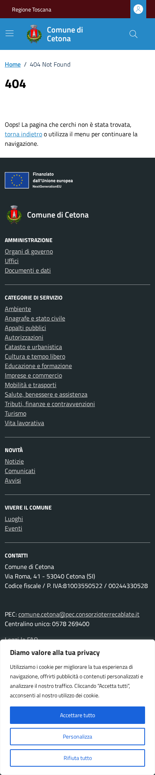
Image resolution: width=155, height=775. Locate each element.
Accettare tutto (77, 715)
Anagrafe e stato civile (35, 318)
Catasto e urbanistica (33, 346)
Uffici (12, 260)
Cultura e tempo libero (35, 356)
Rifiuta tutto (78, 758)
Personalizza (77, 736)
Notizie (14, 461)
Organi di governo (29, 251)
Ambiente (18, 308)
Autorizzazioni (24, 337)
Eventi (13, 528)
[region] (77, 707)
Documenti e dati (28, 270)
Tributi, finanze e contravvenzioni (50, 403)
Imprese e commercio (33, 375)
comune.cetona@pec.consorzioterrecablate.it (79, 614)
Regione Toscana (31, 9)
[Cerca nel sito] (133, 34)
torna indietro (23, 134)
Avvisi (13, 480)
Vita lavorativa (24, 423)
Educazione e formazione (38, 365)
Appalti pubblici (25, 327)
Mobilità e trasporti (30, 384)
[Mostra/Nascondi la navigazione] (9, 33)
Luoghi (14, 518)
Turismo (15, 413)
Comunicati (20, 470)
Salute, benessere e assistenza (46, 394)
